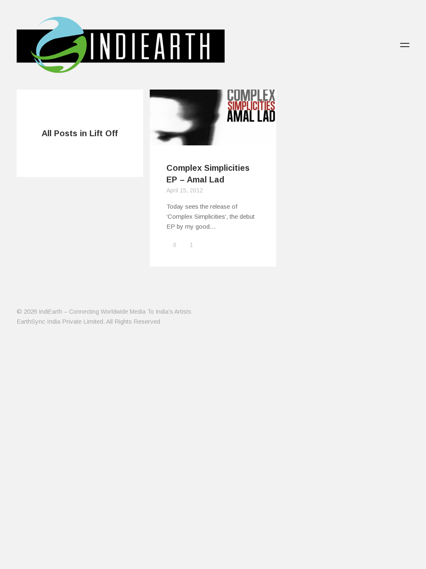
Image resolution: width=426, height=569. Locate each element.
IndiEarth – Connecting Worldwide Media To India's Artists (115, 311)
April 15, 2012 (184, 190)
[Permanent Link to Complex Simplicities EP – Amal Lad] (213, 140)
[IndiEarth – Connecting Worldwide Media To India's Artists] (121, 68)
